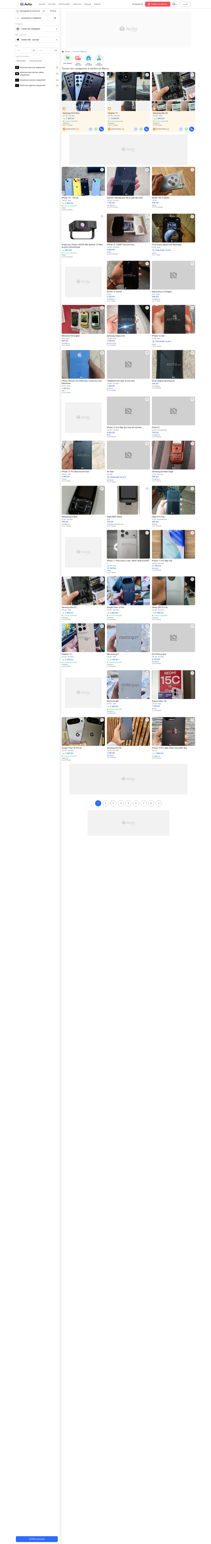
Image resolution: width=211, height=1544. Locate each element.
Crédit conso (77, 4)
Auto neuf (42, 4)
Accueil (67, 51)
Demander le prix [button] (163, 250)
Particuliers (21, 61)
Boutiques (87, 4)
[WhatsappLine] (96, 129)
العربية (185, 4)
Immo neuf (52, 4)
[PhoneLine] (101, 129)
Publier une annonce (159, 4)
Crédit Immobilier (64, 4)
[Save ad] (102, 75)
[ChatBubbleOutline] (90, 129)
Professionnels (36, 61)
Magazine (97, 4)
